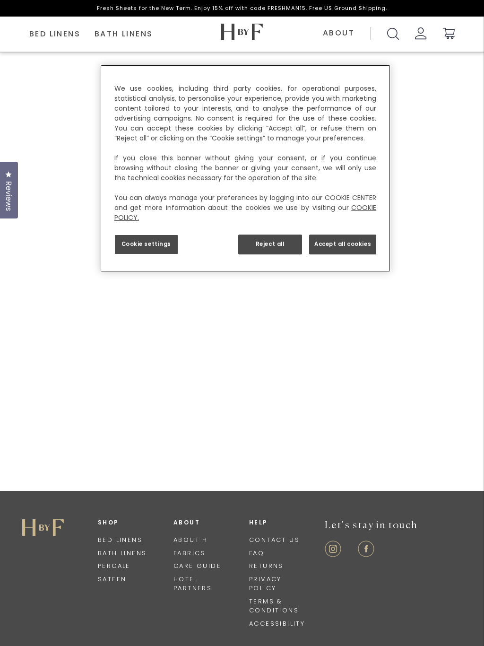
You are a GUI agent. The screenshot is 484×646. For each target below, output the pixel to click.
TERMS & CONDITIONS (274, 606)
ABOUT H (190, 539)
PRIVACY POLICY (265, 584)
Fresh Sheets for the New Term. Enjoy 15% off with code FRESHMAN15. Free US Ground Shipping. (242, 8)
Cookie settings (146, 244)
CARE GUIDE (197, 565)
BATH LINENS (122, 553)
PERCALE (114, 565)
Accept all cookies (342, 244)
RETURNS (266, 565)
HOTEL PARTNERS (192, 584)
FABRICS (189, 553)
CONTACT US (274, 539)
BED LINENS (120, 539)
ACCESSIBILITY (277, 623)
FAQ (256, 553)
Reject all (270, 244)
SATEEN (112, 579)
